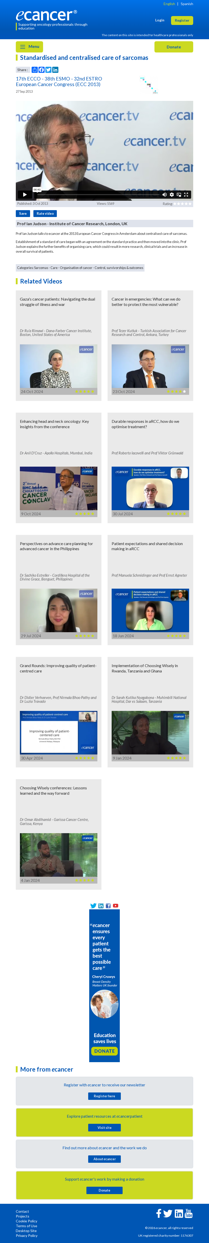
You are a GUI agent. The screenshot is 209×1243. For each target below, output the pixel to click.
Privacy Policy (26, 1235)
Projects (22, 1216)
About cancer (105, 1159)
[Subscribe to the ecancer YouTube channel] (188, 1213)
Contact (22, 1211)
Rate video (45, 213)
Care (54, 268)
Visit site (105, 1128)
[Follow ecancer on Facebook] (159, 1213)
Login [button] (159, 20)
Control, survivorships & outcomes (119, 268)
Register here (104, 1096)
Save (23, 213)
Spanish (187, 4)
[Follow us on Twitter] (93, 905)
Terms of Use (26, 1226)
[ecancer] (48, 14)
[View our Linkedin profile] (101, 905)
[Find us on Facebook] (108, 905)
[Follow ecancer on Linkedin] (179, 1213)
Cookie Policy (26, 1221)
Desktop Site (26, 1230)
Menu (33, 46)
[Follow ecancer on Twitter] (168, 1213)
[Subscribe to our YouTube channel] (115, 905)
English (169, 4)
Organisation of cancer (76, 268)
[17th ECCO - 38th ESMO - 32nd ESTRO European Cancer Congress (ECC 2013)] (148, 85)
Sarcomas (41, 268)
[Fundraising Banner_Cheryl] (104, 985)
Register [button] (182, 20)
